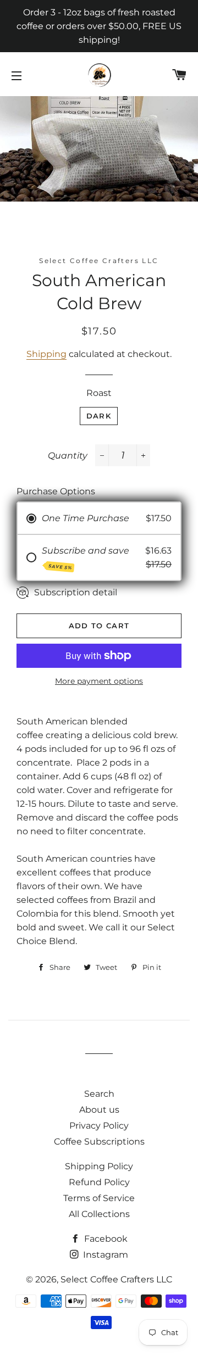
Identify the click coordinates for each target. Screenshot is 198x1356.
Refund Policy (99, 1182)
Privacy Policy (99, 1125)
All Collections (99, 1214)
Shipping (46, 354)
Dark (98, 415)
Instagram (104, 1254)
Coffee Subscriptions (99, 1141)
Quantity (67, 455)
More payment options (99, 681)
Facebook (105, 1239)
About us (99, 1109)
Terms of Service (99, 1198)
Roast (99, 393)
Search (99, 1094)
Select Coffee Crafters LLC (116, 1279)
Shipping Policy (99, 1166)
